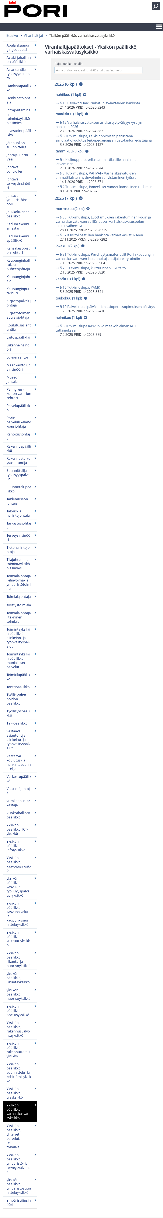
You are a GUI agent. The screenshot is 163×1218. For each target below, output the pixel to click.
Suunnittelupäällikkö (19, 489)
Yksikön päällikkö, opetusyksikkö (18, 1010)
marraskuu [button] (70, 208)
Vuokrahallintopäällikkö (18, 815)
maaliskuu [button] (69, 113)
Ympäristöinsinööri (19, 1202)
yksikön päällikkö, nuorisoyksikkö (19, 994)
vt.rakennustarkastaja (18, 802)
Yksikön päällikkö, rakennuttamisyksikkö (18, 1049)
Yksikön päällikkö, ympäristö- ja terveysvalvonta (18, 1163)
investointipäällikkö (19, 132)
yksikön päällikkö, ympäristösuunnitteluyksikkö (19, 1186)
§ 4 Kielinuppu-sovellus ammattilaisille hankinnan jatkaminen (97, 161)
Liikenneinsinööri (18, 347)
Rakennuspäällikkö (19, 448)
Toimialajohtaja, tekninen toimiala (19, 617)
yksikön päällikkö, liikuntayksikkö (18, 977)
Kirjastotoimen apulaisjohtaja (18, 315)
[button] (156, 6)
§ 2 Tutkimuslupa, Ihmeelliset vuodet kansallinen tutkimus (106, 186)
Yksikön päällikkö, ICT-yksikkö (17, 829)
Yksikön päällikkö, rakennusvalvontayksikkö (18, 1029)
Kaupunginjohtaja (18, 278)
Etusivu (12, 35)
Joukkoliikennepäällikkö (18, 214)
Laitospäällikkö (18, 337)
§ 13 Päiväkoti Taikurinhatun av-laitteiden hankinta (100, 103)
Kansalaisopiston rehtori (18, 250)
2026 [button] (66, 84)
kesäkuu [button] (68, 278)
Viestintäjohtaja (18, 790)
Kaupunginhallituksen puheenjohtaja (19, 264)
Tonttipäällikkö (18, 687)
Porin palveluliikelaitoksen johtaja (19, 422)
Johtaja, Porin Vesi (17, 157)
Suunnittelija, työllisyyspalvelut (18, 474)
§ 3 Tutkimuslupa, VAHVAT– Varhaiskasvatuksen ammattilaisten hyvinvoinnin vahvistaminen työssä (96, 175)
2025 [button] (66, 198)
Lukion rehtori (18, 357)
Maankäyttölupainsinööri (19, 367)
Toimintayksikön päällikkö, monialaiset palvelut (18, 660)
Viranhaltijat (33, 35)
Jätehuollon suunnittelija (17, 144)
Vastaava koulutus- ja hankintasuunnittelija (19, 762)
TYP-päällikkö (17, 723)
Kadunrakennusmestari (18, 226)
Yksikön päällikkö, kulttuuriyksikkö (18, 938)
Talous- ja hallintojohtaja (18, 513)
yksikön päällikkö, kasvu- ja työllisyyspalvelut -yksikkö (18, 887)
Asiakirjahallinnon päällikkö (19, 59)
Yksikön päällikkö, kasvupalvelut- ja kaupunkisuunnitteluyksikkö (18, 914)
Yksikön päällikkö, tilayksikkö (15, 1093)
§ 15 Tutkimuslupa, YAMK (80, 287)
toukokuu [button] (69, 298)
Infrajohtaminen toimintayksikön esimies (18, 116)
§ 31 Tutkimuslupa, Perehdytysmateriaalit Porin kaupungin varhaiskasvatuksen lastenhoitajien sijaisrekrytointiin (105, 256)
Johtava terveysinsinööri (18, 183)
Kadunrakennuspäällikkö (18, 238)
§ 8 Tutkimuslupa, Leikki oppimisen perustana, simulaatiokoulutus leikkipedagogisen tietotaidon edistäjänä (104, 138)
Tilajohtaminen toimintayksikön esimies (19, 563)
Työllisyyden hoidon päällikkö (16, 699)
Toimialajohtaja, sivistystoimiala (19, 600)
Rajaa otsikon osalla (69, 64)
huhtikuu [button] (68, 94)
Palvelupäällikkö (18, 407)
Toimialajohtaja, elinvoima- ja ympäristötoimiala (19, 582)
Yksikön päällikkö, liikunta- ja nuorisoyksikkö (19, 959)
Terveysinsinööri (18, 537)
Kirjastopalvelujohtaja (19, 303)
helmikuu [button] (69, 317)
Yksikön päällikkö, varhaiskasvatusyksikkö (19, 1111)
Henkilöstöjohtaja (18, 100)
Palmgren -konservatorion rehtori (19, 393)
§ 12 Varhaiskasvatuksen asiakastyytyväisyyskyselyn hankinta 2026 (99, 124)
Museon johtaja (13, 379)
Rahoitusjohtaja (18, 436)
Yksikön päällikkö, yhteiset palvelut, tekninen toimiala (14, 1136)
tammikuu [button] (69, 151)
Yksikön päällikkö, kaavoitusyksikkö (19, 864)
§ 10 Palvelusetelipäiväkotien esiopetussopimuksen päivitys (107, 306)
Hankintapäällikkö (19, 88)
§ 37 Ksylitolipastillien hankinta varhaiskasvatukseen (101, 235)
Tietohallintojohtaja (18, 549)
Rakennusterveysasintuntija (19, 460)
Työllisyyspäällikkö (18, 713)
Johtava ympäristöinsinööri (19, 199)
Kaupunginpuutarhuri (18, 290)
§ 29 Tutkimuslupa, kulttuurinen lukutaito (93, 268)
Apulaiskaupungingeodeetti (18, 47)
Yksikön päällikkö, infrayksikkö (16, 845)
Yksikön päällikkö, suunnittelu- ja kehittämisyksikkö (19, 1072)
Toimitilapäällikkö (18, 676)
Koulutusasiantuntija (19, 327)
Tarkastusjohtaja (19, 525)
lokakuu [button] (67, 245)
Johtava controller (14, 169)
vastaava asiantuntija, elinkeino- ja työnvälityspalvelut (18, 739)
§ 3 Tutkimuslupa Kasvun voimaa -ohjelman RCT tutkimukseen (96, 328)
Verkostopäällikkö (19, 778)
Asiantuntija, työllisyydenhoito (19, 73)
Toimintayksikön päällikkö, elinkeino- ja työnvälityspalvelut (18, 638)
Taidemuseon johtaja (17, 501)
